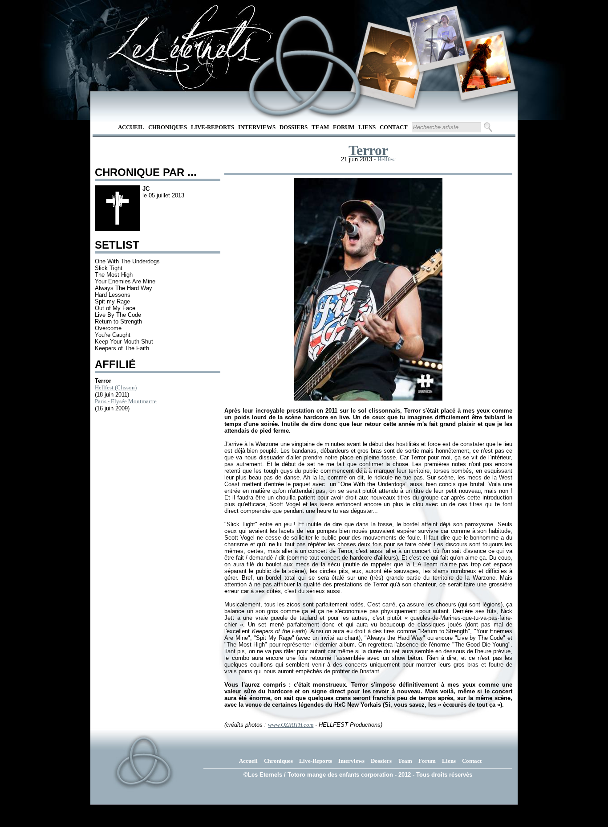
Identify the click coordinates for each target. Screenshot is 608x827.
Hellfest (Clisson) (116, 387)
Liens (367, 127)
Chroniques (167, 127)
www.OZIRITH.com (290, 724)
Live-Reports (212, 127)
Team (320, 127)
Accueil (131, 127)
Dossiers (294, 127)
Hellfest (386, 159)
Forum (343, 127)
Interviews (257, 127)
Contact (394, 127)
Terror (368, 150)
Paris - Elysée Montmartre (126, 401)
